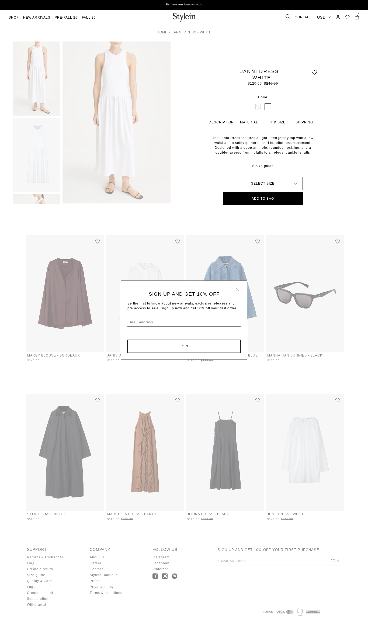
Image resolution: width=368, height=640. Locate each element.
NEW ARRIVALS (36, 17)
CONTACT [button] (303, 17)
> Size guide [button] (263, 166)
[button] (347, 17)
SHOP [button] (14, 17)
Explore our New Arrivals (184, 4)
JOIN (184, 346)
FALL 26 (89, 17)
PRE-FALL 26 (66, 17)
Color (263, 97)
